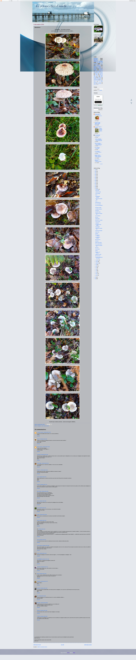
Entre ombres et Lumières (97, 237)
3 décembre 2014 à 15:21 (45, 463)
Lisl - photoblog (97, 151)
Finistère (95, 69)
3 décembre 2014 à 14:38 (44, 454)
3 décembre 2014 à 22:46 (43, 514)
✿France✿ (38, 602)
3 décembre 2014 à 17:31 (43, 484)
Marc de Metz (39, 491)
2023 (95, 174)
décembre (97, 189)
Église (100, 79)
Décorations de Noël (98, 207)
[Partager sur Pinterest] (51, 424)
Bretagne (96, 58)
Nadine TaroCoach (39, 446)
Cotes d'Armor (99, 83)
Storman (68, 652)
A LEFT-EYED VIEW (97, 135)
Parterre (96, 250)
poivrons (100, 115)
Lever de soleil (97, 249)
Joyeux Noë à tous (98, 202)
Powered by (95, 105)
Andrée (38, 553)
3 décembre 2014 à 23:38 (42, 520)
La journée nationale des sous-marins (98, 257)
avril (96, 270)
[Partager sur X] (49, 424)
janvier (97, 275)
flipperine (38, 610)
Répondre (38, 443)
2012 (95, 278)
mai (96, 269)
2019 (95, 180)
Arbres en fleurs (95, 84)
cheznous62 (39, 454)
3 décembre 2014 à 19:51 (44, 491)
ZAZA (38, 539)
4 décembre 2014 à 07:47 (42, 539)
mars (96, 272)
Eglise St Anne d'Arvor (98, 242)
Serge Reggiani (97, 226)
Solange (38, 514)
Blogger (74, 652)
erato (38, 507)
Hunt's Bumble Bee (98, 156)
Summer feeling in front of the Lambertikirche (99, 144)
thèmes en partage (97, 66)
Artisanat (96, 233)
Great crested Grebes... (99, 161)
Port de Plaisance (97, 215)
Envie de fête (97, 190)
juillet (96, 266)
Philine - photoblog (97, 143)
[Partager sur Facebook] (50, 424)
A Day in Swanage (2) (98, 152)
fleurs (102, 63)
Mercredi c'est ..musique (98, 220)
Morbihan (96, 60)
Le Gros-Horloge (97, 193)
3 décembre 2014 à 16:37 (42, 476)
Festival (95, 83)
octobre (97, 261)
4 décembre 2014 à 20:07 (44, 602)
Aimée (38, 520)
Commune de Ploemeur (97, 78)
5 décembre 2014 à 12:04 (43, 610)
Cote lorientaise (96, 79)
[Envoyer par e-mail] (47, 424)
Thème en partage (98, 61)
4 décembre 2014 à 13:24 (42, 573)
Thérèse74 (38, 616)
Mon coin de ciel (97, 239)
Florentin (38, 484)
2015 (95, 186)
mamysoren (38, 581)
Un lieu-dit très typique (98, 230)
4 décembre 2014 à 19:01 (43, 588)
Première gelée (97, 218)
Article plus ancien (88, 644)
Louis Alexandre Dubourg (97, 197)
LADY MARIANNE (39, 559)
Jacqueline (38, 588)
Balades (98, 65)
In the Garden (97, 148)
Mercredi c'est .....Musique (97, 235)
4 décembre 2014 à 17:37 (44, 581)
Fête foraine (97, 210)
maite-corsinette (39, 545)
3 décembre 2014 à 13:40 (47, 432)
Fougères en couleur (98, 254)
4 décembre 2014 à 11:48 (45, 559)
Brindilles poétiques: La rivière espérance (100, 129)
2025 (95, 171)
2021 (95, 177)
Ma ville (101, 70)
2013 (95, 277)
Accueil (62, 644)
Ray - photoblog (97, 147)
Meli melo (96, 217)
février (97, 273)
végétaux (99, 68)
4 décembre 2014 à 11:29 (42, 553)
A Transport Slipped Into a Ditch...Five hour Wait (99, 140)
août (96, 264)
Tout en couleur (97, 221)
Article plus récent (37, 644)
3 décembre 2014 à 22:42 (42, 507)
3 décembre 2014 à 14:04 (46, 446)
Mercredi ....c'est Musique (97, 252)
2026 (95, 169)
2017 (95, 183)
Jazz (98, 76)
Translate (100, 90)
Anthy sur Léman (97, 124)
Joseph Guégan (39, 463)
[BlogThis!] (48, 424)
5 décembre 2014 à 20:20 (43, 616)
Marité (38, 573)
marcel (38, 476)
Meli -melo (96, 247)
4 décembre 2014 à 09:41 (45, 545)
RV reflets (99, 77)
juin (96, 267)
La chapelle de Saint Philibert (98, 225)
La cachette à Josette (40, 432)
